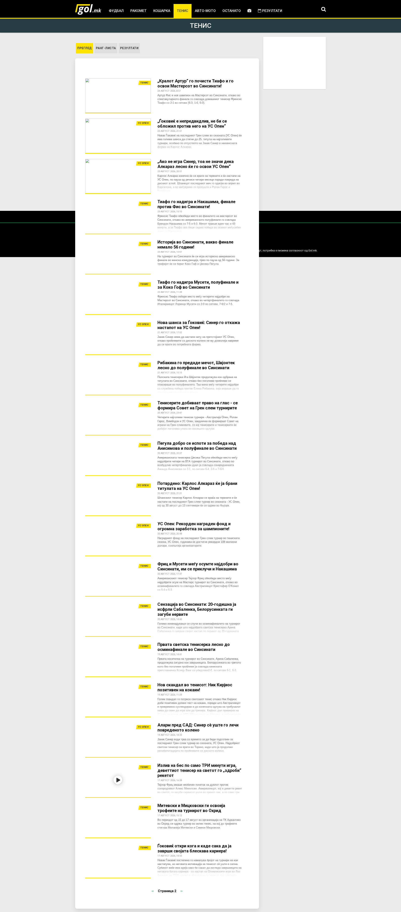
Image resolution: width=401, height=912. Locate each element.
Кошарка (161, 11)
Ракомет (138, 11)
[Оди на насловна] (88, 9)
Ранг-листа (106, 48)
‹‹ (153, 891)
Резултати (271, 11)
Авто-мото (205, 11)
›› (181, 891)
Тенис (182, 11)
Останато (231, 11)
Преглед (85, 48)
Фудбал (116, 11)
